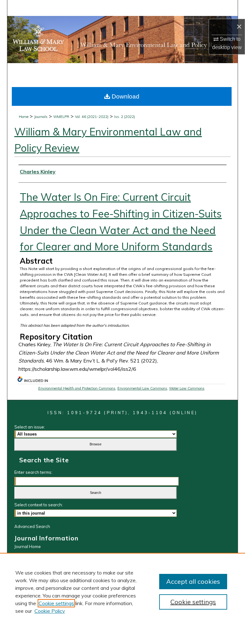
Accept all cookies (193, 581)
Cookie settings (56, 603)
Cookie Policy (49, 611)
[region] (122, 591)
